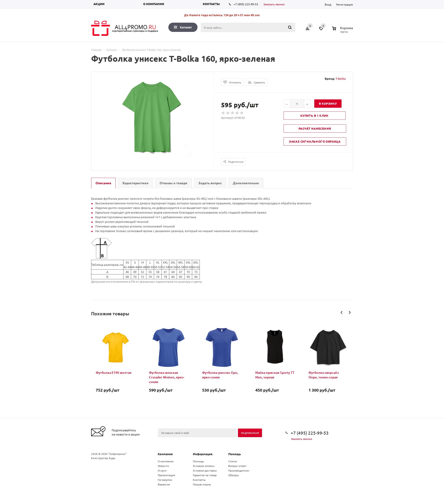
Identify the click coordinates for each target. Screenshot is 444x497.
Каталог (186, 27)
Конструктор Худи (103, 458)
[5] (242, 113)
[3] (232, 113)
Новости (163, 466)
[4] (237, 113)
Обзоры (233, 475)
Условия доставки (205, 470)
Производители (238, 470)
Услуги (162, 470)
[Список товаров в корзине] (343, 31)
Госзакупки (165, 480)
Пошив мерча (202, 484)
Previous (341, 312)
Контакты (211, 4)
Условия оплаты (203, 466)
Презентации (166, 475)
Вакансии (164, 484)
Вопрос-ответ (237, 466)
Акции (99, 4)
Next (349, 312)
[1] (223, 113)
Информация (203, 454)
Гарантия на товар (205, 475)
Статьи (232, 461)
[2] (228, 113)
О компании (153, 4)
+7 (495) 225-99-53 (246, 4)
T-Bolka (341, 78)
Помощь (234, 454)
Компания (165, 454)
